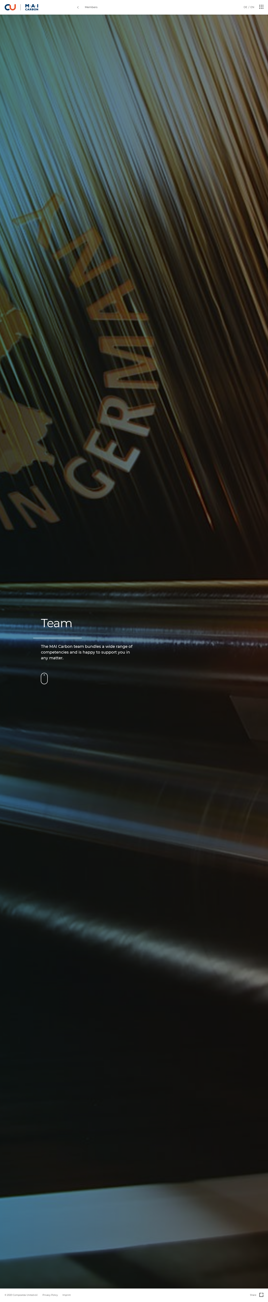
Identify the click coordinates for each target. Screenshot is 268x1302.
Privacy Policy (50, 1295)
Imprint (67, 1295)
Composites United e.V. (25, 1295)
